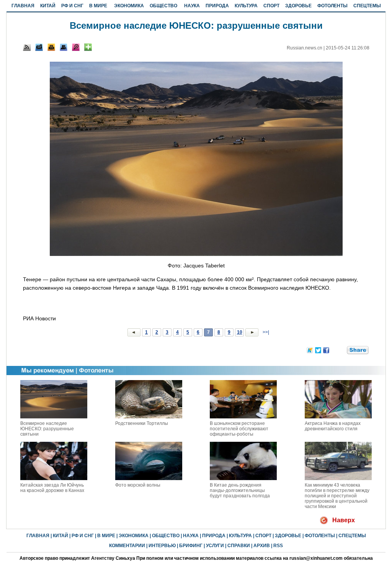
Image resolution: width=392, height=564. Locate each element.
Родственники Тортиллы (141, 423)
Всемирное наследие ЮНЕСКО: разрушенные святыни (47, 429)
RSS (278, 545)
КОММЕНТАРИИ (127, 545)
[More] (88, 47)
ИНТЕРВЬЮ (162, 545)
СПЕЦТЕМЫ (367, 5)
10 (239, 332)
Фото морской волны (137, 485)
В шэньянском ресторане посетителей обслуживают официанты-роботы (239, 429)
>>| (265, 332)
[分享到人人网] (341, 349)
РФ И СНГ (72, 5)
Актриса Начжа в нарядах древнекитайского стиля (333, 426)
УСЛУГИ (215, 545)
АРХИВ (261, 545)
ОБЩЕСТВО (163, 5)
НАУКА (192, 5)
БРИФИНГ (191, 545)
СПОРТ (271, 5)
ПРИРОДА (217, 5)
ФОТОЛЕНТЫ (332, 5)
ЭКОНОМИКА (129, 5)
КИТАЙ (48, 5)
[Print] (51, 47)
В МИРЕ (98, 5)
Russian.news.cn (304, 48)
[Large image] (76, 47)
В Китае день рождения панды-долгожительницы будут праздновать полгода (240, 490)
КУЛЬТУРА (246, 5)
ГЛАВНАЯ (22, 5)
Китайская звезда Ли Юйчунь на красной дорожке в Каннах (52, 487)
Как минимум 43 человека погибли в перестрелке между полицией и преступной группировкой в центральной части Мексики (337, 495)
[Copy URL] (63, 47)
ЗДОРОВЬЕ (298, 5)
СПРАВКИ (238, 545)
